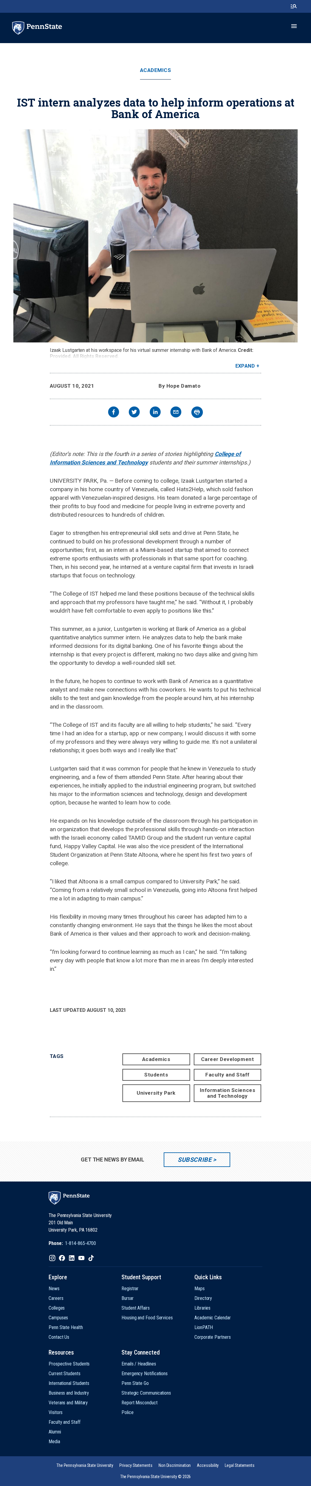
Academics (155, 70)
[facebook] (113, 412)
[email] (175, 412)
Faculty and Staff (227, 1075)
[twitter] (134, 412)
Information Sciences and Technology (227, 1093)
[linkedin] (155, 412)
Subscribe (194, 1159)
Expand (245, 366)
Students (156, 1075)
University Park (156, 1093)
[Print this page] (197, 412)
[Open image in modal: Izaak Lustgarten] (155, 235)
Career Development (227, 1059)
